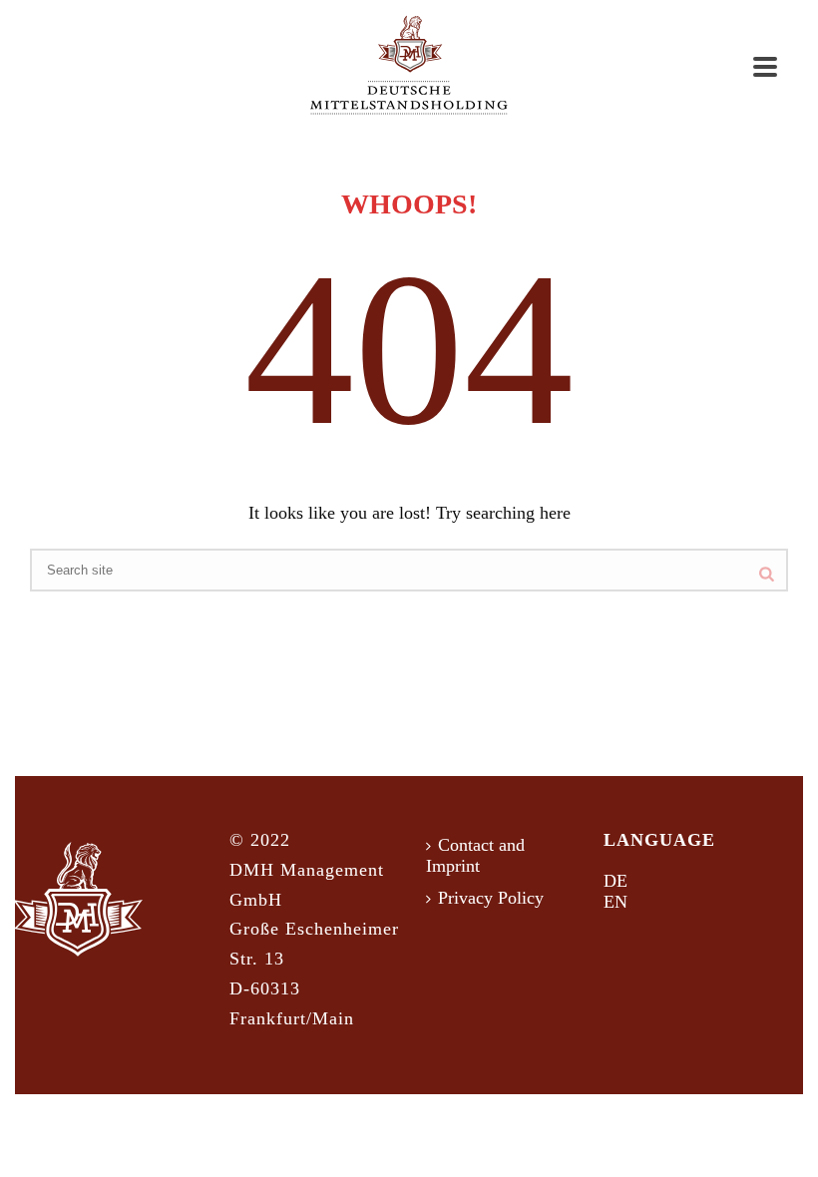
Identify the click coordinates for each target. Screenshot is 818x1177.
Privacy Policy (491, 898)
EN (615, 902)
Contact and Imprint (475, 856)
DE (615, 881)
